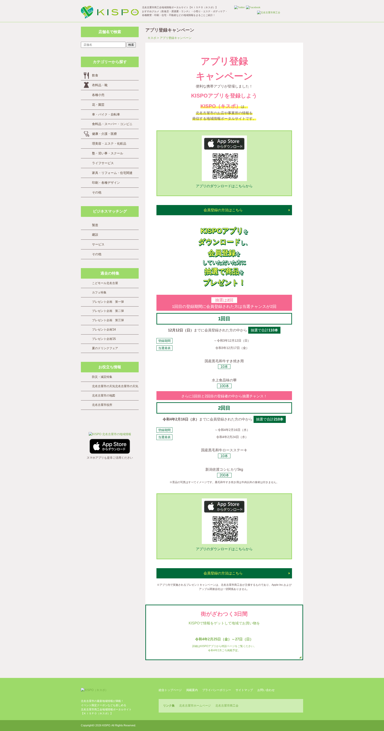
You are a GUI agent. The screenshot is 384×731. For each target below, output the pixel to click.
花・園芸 (98, 104)
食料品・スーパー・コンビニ (112, 124)
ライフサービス (103, 163)
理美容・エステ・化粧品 (109, 143)
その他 (96, 192)
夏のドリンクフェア (105, 348)
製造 (95, 225)
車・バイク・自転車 (106, 114)
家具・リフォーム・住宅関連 (112, 173)
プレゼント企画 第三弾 (108, 320)
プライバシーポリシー (216, 690)
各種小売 (98, 95)
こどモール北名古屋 (105, 283)
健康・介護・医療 (104, 133)
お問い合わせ (266, 690)
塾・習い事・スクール (107, 153)
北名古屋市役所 (102, 404)
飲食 (95, 75)
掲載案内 (192, 690)
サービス (98, 244)
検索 (131, 44)
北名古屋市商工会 (226, 705)
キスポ (152, 38)
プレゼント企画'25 (104, 339)
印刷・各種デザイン (106, 182)
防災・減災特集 (102, 376)
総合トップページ (170, 690)
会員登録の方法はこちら (223, 210)
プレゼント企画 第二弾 (108, 311)
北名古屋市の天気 (103, 386)
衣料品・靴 (100, 85)
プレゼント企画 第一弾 (108, 301)
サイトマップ (244, 690)
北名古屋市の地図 (103, 395)
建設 (95, 234)
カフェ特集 (99, 292)
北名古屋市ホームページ (195, 705)
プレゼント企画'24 (104, 329)
